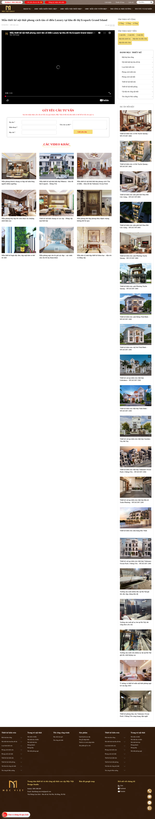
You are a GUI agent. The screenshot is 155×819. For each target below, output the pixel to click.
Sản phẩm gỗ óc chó (85, 745)
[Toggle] (152, 57)
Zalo (121, 785)
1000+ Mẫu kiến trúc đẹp (45, 9)
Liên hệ (131, 2)
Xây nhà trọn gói (58, 737)
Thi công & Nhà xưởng (120, 9)
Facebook (123, 788)
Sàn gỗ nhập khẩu (84, 739)
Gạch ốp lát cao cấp (84, 737)
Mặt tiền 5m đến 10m (140, 39)
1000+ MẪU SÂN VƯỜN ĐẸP (96, 9)
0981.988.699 (16, 2)
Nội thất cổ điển (32, 737)
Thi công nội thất (58, 740)
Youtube (122, 791)
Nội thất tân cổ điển (33, 739)
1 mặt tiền (122, 35)
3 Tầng (128, 23)
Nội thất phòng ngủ (33, 751)
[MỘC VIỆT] (9, 9)
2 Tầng (121, 23)
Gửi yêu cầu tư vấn (33, 2)
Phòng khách (31, 745)
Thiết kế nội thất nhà (129, 82)
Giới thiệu (108, 2)
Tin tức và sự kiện (143, 9)
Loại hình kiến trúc (128, 67)
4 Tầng (135, 23)
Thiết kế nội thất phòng (129, 87)
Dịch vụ (27, 9)
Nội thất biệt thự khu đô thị (131, 62)
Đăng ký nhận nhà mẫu (56, 2)
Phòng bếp (30, 747)
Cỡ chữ (107, 25)
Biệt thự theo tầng (128, 57)
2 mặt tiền (131, 35)
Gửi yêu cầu (82, 132)
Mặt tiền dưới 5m (124, 39)
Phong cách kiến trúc (129, 72)
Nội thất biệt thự (32, 742)
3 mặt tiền (140, 35)
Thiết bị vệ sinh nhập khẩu (86, 742)
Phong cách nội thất (128, 77)
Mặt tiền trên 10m (125, 42)
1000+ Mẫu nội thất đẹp (70, 9)
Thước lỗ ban (120, 2)
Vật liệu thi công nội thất (130, 91)
